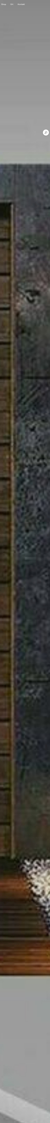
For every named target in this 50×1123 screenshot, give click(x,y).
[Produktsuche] (45, 132)
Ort (11, 4)
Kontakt (21, 4)
